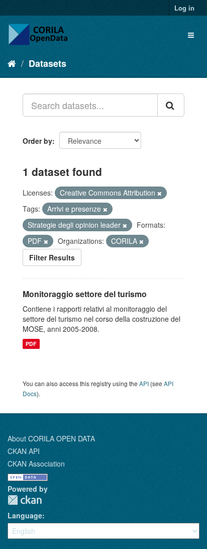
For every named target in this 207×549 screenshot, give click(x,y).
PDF (31, 343)
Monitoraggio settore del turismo (85, 294)
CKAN (25, 500)
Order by (37, 141)
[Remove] (159, 193)
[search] (170, 105)
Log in (184, 8)
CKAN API (24, 451)
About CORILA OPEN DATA (51, 438)
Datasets (47, 63)
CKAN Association (36, 464)
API (144, 383)
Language (25, 515)
